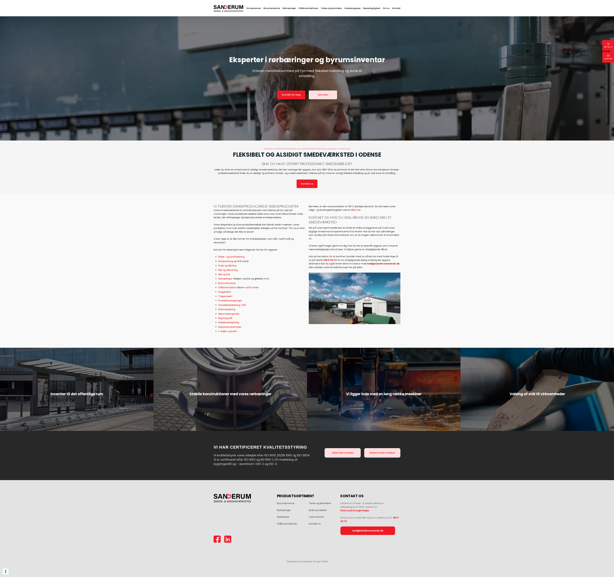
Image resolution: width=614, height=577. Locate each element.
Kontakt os (307, 183)
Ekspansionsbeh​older (229, 327)
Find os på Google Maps (354, 510)
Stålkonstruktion (227, 287)
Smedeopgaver (352, 8)
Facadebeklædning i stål (232, 305)
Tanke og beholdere (331, 8)
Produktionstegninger (230, 300)
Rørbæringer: (225, 278)
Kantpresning (225, 261)
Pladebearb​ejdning (228, 322)
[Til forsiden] (228, 8)
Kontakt (396, 8)
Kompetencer (254, 8)
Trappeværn (225, 296)
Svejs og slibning (227, 265)
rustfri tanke (252, 287)
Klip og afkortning (228, 270)
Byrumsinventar (272, 8)
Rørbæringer (289, 8)
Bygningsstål (225, 318)
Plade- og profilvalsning (231, 256)
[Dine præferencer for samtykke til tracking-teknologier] (6, 571)
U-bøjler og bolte (227, 331)
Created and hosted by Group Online (307, 561)
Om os (386, 8)
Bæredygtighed (371, 8)
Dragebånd (224, 292)
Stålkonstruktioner (308, 8)
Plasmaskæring (226, 309)
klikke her (356, 210)
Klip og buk (224, 274)
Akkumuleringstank (228, 313)
